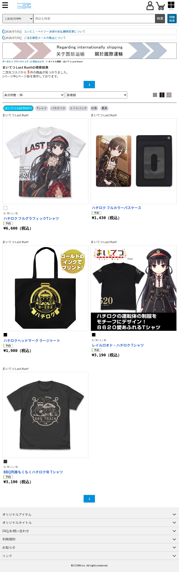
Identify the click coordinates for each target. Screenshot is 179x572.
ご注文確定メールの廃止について (45, 38)
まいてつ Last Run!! (15, 115)
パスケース (58, 108)
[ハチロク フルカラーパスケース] (133, 161)
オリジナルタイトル (17, 522)
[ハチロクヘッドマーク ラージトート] (45, 288)
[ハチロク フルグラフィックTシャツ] (45, 161)
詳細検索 (172, 19)
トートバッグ (78, 108)
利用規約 (8, 539)
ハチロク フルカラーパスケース (116, 207)
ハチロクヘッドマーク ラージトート (31, 340)
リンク (7, 555)
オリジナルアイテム (16, 514)
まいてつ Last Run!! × (18, 108)
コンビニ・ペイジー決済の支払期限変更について (54, 31)
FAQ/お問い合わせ (15, 531)
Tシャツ (42, 108)
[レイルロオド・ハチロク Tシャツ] (133, 288)
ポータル (6, 61)
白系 (94, 108)
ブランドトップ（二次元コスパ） (29, 61)
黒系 (104, 108)
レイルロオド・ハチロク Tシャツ (118, 345)
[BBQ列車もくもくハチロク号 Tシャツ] (45, 415)
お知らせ (8, 547)
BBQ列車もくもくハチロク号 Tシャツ (33, 471)
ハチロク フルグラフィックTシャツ (31, 218)
